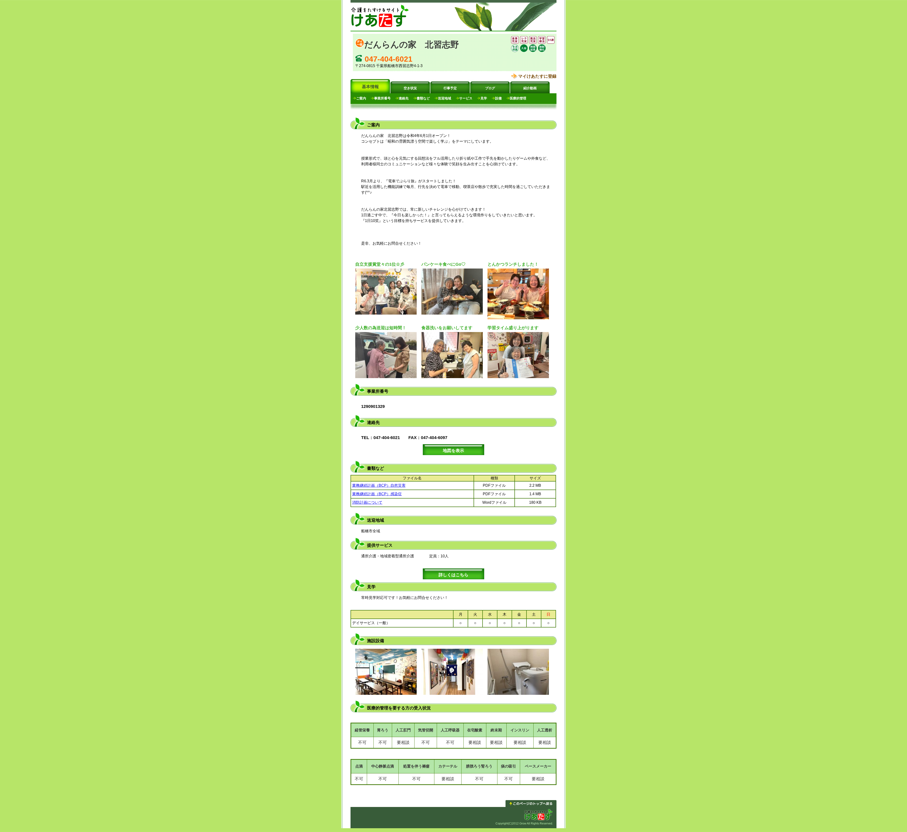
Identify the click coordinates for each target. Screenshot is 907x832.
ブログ (490, 88)
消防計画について (367, 502)
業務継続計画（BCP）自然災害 (379, 485)
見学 (483, 98)
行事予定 (450, 88)
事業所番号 (382, 98)
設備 (498, 98)
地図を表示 (453, 450)
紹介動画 (530, 88)
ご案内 (361, 98)
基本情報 (370, 86)
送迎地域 (444, 98)
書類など (423, 98)
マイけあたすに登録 (537, 76)
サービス (465, 98)
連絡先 (404, 98)
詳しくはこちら (453, 574)
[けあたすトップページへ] (380, 27)
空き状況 (410, 88)
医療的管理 (518, 98)
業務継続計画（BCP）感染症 (377, 494)
